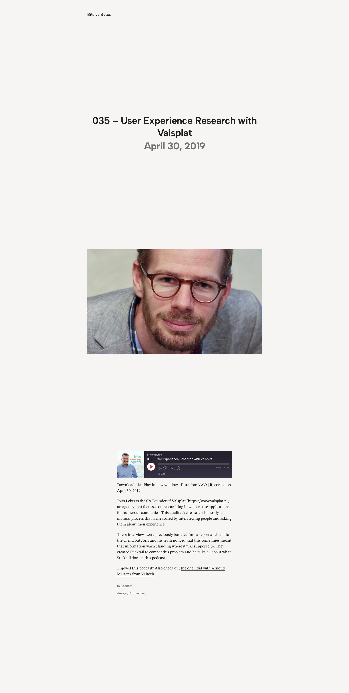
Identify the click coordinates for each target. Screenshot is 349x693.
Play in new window (161, 485)
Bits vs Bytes (99, 14)
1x (172, 468)
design (122, 593)
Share (161, 474)
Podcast (126, 586)
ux (144, 593)
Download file (129, 485)
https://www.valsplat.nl (208, 501)
